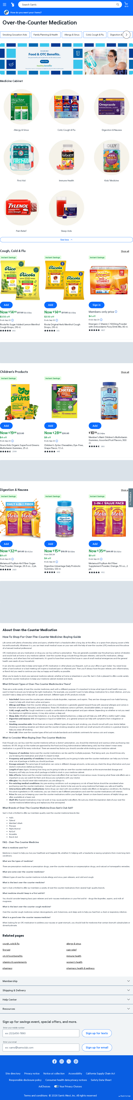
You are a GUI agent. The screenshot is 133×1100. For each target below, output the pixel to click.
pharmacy (7, 968)
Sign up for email (97, 1047)
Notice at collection (54, 1073)
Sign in (97, 305)
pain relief (71, 949)
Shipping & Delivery (14, 990)
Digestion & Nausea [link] (120, 34)
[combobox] (70, 4)
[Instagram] (62, 1061)
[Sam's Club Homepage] (13, 4)
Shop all (125, 251)
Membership (10, 981)
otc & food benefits (13, 955)
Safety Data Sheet (101, 1080)
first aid (6, 949)
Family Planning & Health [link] (46, 34)
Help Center (10, 999)
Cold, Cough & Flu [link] (95, 34)
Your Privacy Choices (71, 1086)
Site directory (13, 1073)
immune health (73, 955)
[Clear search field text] (113, 4)
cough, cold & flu (11, 943)
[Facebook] (54, 1061)
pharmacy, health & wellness (80, 968)
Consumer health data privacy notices (66, 1080)
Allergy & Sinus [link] (71, 34)
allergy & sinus (73, 943)
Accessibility (75, 1073)
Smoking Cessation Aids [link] (15, 34)
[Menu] (5, 4)
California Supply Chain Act (100, 1073)
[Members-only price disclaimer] (116, 311)
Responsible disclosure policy (25, 1080)
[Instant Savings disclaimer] (12, 320)
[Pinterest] (76, 1061)
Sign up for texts (97, 1033)
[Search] (117, 4)
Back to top (125, 1095)
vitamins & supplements (15, 962)
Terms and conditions (36, 1095)
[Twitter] (69, 1061)
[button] (126, 35)
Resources (9, 1009)
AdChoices (44, 1086)
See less (64, 239)
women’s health (74, 962)
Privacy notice (32, 1073)
